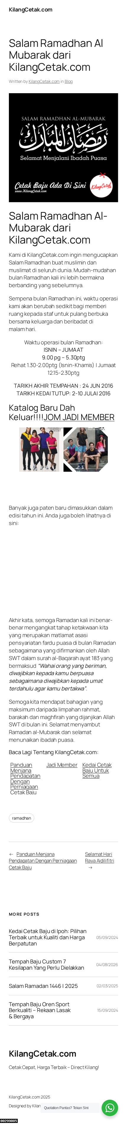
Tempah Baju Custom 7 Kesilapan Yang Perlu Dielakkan (46, 964)
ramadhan (21, 818)
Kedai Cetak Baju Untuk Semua (97, 769)
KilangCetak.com (31, 9)
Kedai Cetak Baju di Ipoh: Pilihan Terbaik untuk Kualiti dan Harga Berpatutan (48, 937)
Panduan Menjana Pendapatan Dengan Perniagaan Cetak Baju (25, 778)
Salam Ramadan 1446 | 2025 (43, 986)
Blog (69, 81)
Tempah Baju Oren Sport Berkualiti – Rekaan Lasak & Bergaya (40, 1010)
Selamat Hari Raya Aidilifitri (99, 857)
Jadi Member (61, 764)
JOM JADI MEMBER (79, 417)
